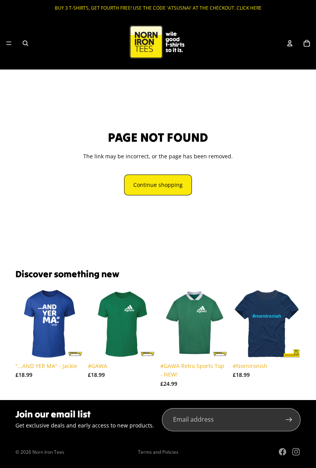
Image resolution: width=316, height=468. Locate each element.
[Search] (25, 43)
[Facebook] (282, 451)
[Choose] (71, 347)
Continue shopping (158, 184)
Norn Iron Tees (48, 452)
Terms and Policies (158, 452)
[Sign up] (289, 420)
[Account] (289, 43)
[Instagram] (296, 451)
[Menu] (9, 43)
